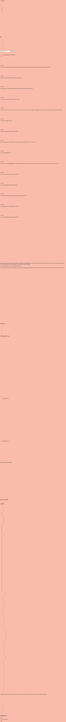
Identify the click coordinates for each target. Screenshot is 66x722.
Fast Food (4, 540)
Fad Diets (4, 537)
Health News (5, 549)
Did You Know (5, 530)
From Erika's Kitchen (6, 546)
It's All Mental (5, 554)
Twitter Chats (5, 578)
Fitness (3, 614)
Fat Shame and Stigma (6, 541)
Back (6, 517)
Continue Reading (3, 68)
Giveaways (5, 547)
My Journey (6, 670)
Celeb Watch (5, 522)
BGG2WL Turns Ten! (6, 513)
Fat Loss (7, 534)
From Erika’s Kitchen (8, 608)
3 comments (2, 123)
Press (5, 596)
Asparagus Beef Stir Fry (6, 95)
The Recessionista (6, 575)
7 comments (2, 155)
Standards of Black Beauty (7, 568)
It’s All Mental (7, 668)
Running (7, 535)
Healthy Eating (5, 551)
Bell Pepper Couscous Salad (7, 74)
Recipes (3, 45)
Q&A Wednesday (6, 560)
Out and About (5, 558)
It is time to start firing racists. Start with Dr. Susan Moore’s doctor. (14, 329)
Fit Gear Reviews (7, 618)
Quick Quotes (5, 561)
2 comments (2, 91)
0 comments (2, 80)
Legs (6, 520)
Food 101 (4, 544)
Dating (3, 625)
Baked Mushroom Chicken (7, 170)
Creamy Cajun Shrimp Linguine (9, 148)
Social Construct (5, 567)
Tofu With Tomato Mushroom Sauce (10, 181)
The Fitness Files (5, 573)
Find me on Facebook (4, 501)
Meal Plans (4, 49)
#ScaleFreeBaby (5, 505)
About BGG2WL (5, 6)
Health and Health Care (7, 548)
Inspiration (4, 553)
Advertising (4, 7)
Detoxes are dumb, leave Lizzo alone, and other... (8, 4)
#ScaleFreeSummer (8, 524)
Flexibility (4, 543)
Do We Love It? (5, 531)
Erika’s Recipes (5, 613)
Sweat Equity (7, 620)
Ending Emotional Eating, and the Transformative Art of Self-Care (17, 605)
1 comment (2, 101)
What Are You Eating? (6, 582)
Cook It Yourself (7, 603)
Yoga (6, 521)
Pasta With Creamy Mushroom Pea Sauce (11, 159)
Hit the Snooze (5, 552)
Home (3, 39)
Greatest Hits (7, 661)
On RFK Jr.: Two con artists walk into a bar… (10, 325)
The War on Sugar (6, 576)
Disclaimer (4, 8)
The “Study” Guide (8, 682)
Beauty (3, 40)
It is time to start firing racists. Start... (6, 3)
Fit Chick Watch (7, 654)
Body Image (7, 511)
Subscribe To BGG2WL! (9, 598)
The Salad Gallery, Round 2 (7, 202)
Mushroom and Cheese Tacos (8, 191)
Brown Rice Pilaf (4, 116)
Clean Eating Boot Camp (7, 525)
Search (12, 51)
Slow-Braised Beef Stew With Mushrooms (11, 213)
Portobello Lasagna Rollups (7, 127)
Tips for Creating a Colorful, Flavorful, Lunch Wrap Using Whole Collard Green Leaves (23, 138)
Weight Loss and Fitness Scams (8, 581)
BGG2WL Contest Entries (9, 564)
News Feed (5, 557)
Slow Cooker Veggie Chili (7, 106)
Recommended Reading (6, 566)
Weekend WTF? (5, 580)
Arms (6, 516)
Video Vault (5, 579)
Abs (6, 515)
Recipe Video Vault (8, 565)
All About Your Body (6, 507)
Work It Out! (5, 583)
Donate (3, 9)
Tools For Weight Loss (6, 577)
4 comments (2, 69)
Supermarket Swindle (6, 569)
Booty (6, 518)
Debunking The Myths (6, 529)
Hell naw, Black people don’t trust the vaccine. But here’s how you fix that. (15, 333)
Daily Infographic (7, 646)
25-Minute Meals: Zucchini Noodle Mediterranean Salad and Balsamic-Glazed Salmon (23, 63)
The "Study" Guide (6, 571)
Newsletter (4, 10)
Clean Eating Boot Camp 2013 (8, 526)
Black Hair (7, 510)
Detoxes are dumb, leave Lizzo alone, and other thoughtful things (13, 331)
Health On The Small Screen (7, 550)
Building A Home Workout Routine (10, 615)
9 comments (2, 198)
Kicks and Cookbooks (9, 539)
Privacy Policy (7, 597)
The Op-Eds (5, 574)
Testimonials (7, 681)
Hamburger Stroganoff (6, 84)
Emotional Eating (5, 47)
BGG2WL (4, 512)
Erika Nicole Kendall (7, 65)
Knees (6, 508)
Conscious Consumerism (7, 527)
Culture (3, 612)
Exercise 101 (4, 43)
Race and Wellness (6, 562)
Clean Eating (4, 602)
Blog (3, 626)
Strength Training (8, 536)
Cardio (6, 519)
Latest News (5, 555)
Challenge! (5, 523)
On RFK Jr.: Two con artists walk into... (6, 1)
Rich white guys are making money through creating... (9, 2)
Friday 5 (4, 545)
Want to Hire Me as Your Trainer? (12, 593)
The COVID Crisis (6, 572)
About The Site (5, 506)
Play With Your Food (6, 559)
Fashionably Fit (5, 538)
